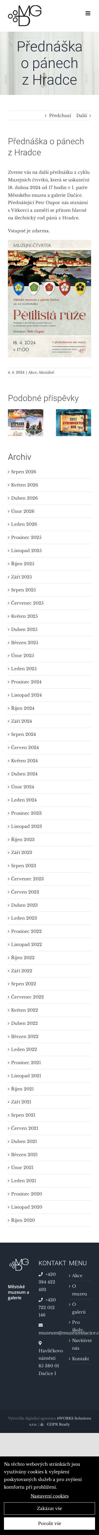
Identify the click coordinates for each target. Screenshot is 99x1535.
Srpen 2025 (23, 589)
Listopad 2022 (26, 944)
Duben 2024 (24, 773)
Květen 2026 (24, 484)
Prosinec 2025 (26, 537)
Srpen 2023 (23, 865)
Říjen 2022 (23, 957)
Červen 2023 (25, 892)
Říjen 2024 (22, 708)
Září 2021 (21, 1101)
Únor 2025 (22, 655)
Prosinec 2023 (26, 813)
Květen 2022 (24, 1010)
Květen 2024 (24, 760)
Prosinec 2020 (26, 1193)
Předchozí (60, 115)
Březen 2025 (24, 642)
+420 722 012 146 (47, 1307)
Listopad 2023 (26, 826)
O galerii (79, 1308)
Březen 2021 (24, 1154)
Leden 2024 (24, 800)
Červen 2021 (24, 1128)
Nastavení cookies (50, 1496)
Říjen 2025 (22, 563)
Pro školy (77, 1326)
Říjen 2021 (22, 1089)
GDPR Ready (58, 1424)
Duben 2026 (24, 498)
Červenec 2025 (27, 603)
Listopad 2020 (26, 1207)
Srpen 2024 (23, 734)
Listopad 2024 (26, 695)
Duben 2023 (24, 905)
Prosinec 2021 (26, 1062)
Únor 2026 (22, 511)
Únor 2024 (22, 786)
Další (81, 115)
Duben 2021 (24, 1141)
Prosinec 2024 (26, 681)
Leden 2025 (24, 668)
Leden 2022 (24, 1049)
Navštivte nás (80, 1344)
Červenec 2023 (27, 878)
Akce (32, 372)
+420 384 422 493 (47, 1282)
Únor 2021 (22, 1167)
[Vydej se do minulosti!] (25, 411)
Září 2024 (21, 721)
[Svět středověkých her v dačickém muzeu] (73, 411)
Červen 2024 (25, 747)
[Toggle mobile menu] (88, 13)
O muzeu (79, 1289)
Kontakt (80, 1358)
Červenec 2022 (27, 997)
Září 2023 (21, 852)
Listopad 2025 (26, 550)
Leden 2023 (24, 918)
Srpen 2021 (23, 1115)
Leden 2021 (23, 1180)
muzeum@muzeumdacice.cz (50, 1332)
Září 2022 (21, 970)
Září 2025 (21, 577)
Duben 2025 (24, 629)
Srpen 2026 (23, 471)
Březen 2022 (25, 1036)
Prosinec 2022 (26, 931)
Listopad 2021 (26, 1075)
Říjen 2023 (23, 839)
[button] (12, 423)
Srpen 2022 (23, 983)
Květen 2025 (24, 616)
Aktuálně (46, 372)
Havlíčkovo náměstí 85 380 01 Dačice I (50, 1362)
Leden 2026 (24, 524)
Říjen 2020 (23, 1220)
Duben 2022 (24, 1023)
